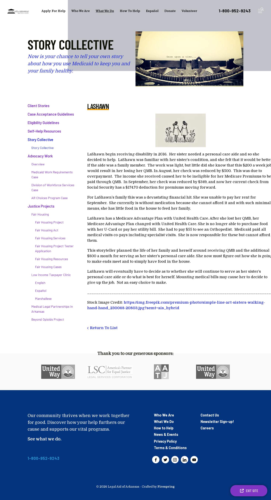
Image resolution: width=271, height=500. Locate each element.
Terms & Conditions (170, 447)
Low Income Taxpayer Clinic (51, 275)
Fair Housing (40, 214)
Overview (38, 164)
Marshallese (43, 298)
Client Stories (38, 105)
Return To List (104, 328)
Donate (170, 11)
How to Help (163, 428)
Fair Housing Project (49, 222)
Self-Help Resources (44, 131)
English (40, 283)
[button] (261, 11)
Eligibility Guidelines (43, 122)
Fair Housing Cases (48, 267)
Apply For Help (53, 11)
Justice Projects (41, 206)
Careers (207, 428)
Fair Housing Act (46, 230)
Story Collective (40, 139)
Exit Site (251, 490)
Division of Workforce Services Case (52, 187)
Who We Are (80, 11)
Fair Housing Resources (51, 259)
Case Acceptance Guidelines (51, 114)
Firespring (166, 486)
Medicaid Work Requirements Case (52, 174)
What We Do (105, 11)
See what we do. (44, 439)
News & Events (166, 434)
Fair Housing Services (50, 238)
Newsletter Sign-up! (217, 421)
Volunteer (189, 11)
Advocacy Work (40, 156)
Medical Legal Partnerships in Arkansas (52, 308)
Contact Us (210, 415)
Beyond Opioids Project (47, 319)
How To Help (130, 11)
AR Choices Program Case (49, 198)
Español (152, 11)
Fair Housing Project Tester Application (54, 248)
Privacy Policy (165, 441)
